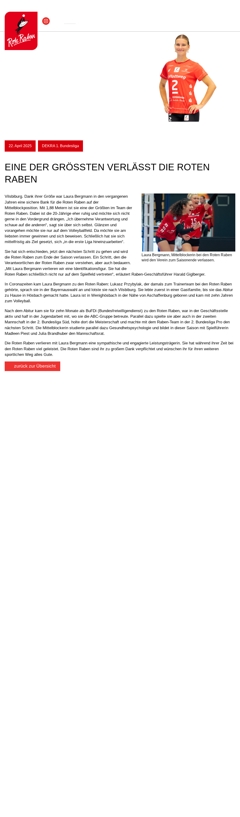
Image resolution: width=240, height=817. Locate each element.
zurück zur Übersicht (35, 366)
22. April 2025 (20, 146)
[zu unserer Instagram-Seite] (45, 20)
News (70, 21)
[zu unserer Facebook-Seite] (55, 20)
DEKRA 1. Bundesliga (60, 146)
